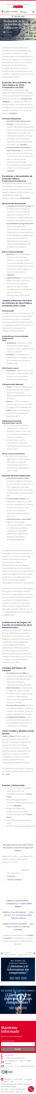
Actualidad (12, 36)
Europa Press (27, 99)
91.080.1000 (11, 876)
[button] (33, 11)
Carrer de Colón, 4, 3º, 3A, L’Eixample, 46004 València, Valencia (19, 915)
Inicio (4, 36)
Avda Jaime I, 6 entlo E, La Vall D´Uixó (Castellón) (20, 927)
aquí (8, 774)
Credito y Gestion (9, 736)
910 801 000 (18, 978)
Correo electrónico (7, 1041)
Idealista (6, 102)
